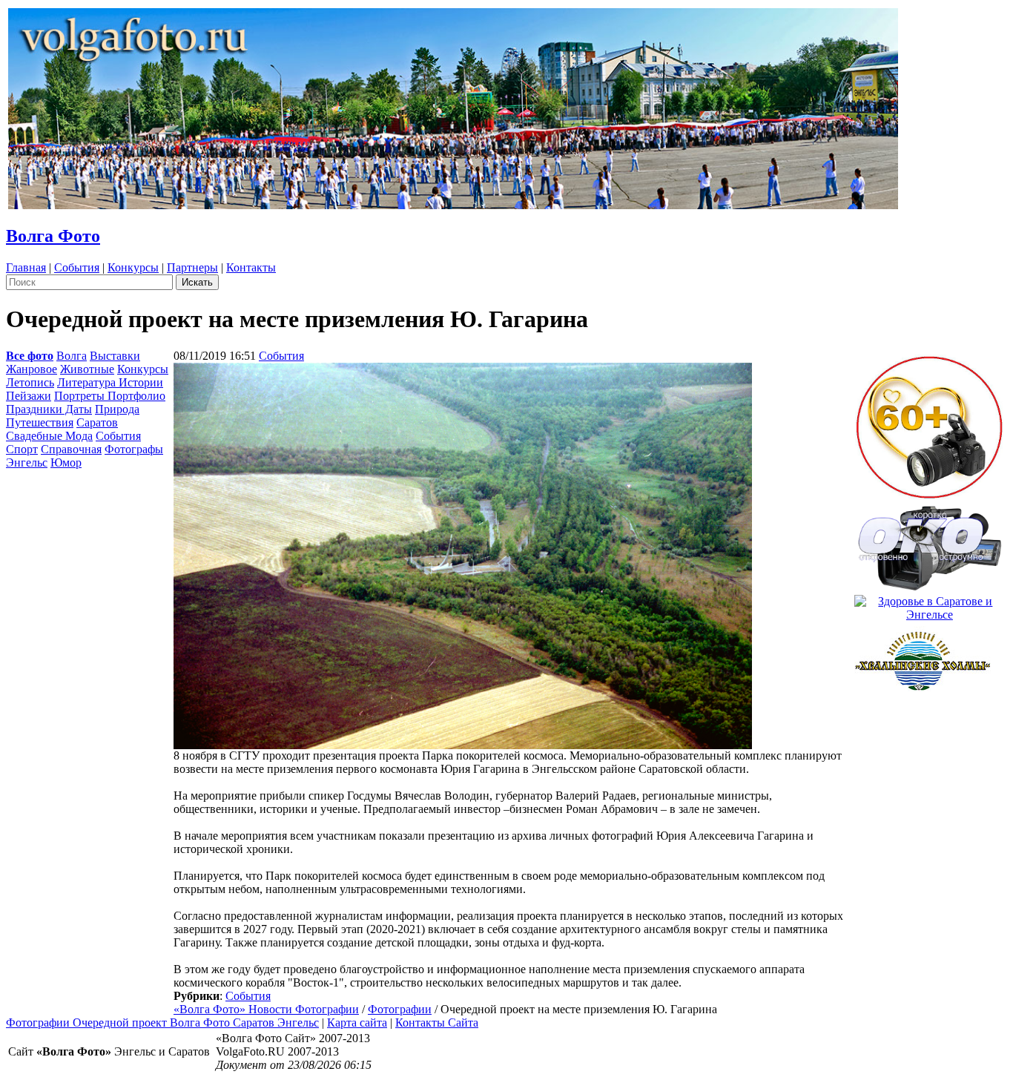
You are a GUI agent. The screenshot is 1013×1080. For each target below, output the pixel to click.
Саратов (97, 422)
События (76, 267)
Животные (87, 369)
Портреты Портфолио (109, 395)
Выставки (115, 355)
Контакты (251, 267)
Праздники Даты (49, 409)
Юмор (66, 462)
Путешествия (39, 422)
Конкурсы (133, 267)
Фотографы (134, 449)
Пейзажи (28, 395)
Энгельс (26, 462)
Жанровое (31, 369)
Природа (117, 409)
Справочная (71, 449)
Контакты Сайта (436, 1022)
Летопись (30, 382)
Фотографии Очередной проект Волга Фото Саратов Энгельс (162, 1022)
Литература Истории (110, 382)
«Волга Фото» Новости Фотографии (266, 1009)
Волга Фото (53, 236)
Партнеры (192, 267)
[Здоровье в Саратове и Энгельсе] (929, 604)
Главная (26, 267)
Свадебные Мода (49, 435)
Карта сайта (357, 1022)
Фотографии (400, 1009)
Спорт (22, 449)
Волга (71, 355)
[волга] (929, 543)
